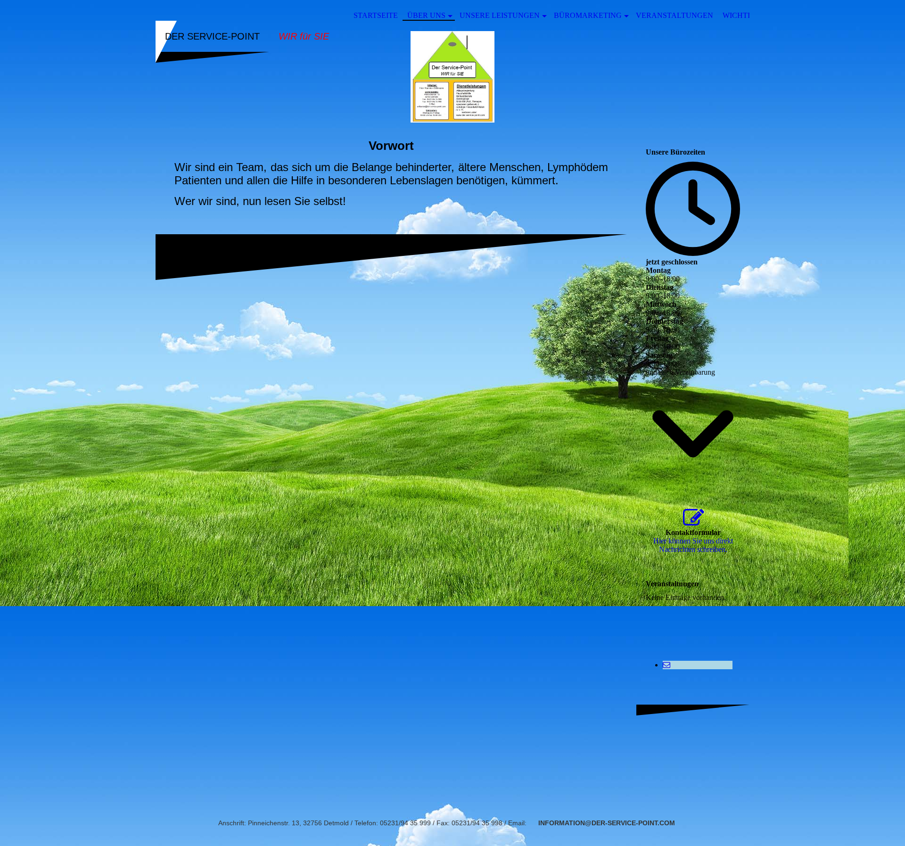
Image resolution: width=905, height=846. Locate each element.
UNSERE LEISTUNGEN (500, 15)
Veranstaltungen (674, 15)
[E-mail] (666, 665)
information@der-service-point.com (606, 823)
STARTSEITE (376, 15)
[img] (452, 77)
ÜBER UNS (426, 15)
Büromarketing (588, 15)
